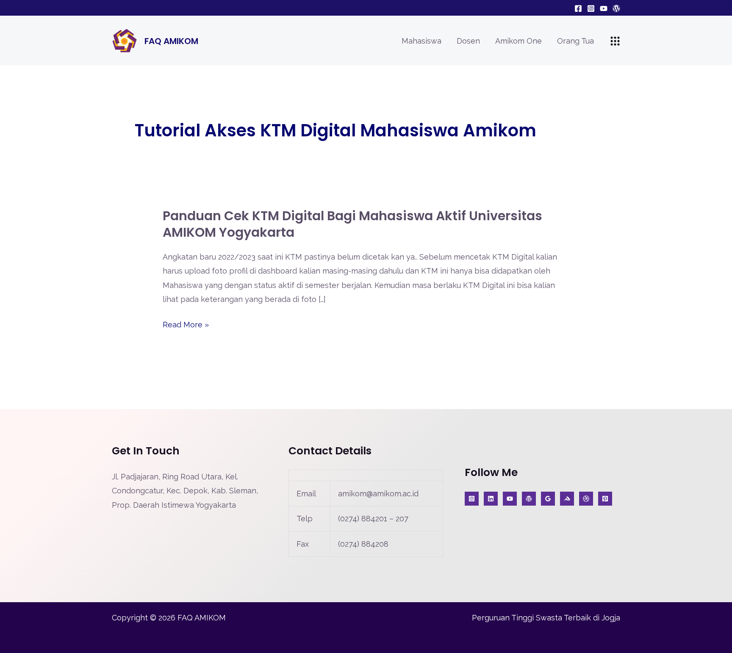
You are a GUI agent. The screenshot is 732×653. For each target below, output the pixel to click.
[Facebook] (578, 8)
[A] (586, 499)
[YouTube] (603, 8)
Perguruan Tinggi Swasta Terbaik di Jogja (546, 617)
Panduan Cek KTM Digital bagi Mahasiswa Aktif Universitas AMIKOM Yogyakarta (352, 224)
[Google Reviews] (548, 499)
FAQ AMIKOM (171, 41)
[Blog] (616, 8)
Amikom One (518, 40)
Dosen (468, 40)
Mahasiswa (421, 40)
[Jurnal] (605, 499)
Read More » (186, 325)
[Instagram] (591, 8)
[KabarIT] (491, 499)
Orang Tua (575, 40)
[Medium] (567, 499)
